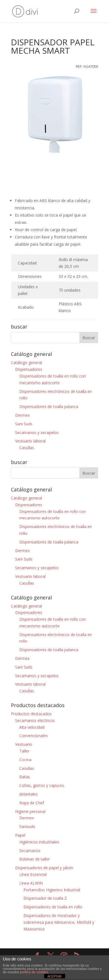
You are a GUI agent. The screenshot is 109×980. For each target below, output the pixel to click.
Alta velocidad (31, 727)
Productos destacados (31, 713)
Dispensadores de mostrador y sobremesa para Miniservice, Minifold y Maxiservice (58, 922)
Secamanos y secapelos (37, 432)
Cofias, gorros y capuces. (42, 785)
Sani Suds (23, 423)
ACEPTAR (54, 976)
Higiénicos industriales (39, 842)
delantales (28, 794)
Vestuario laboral (30, 441)
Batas (24, 776)
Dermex (22, 415)
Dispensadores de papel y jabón (44, 867)
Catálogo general (26, 362)
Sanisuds (27, 826)
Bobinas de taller (34, 859)
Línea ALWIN (31, 883)
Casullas (26, 447)
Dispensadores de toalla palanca (48, 406)
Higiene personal (30, 811)
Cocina (25, 759)
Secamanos (30, 850)
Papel (20, 835)
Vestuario (23, 744)
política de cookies (34, 972)
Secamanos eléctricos (35, 720)
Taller (24, 751)
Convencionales (33, 735)
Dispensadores (28, 369)
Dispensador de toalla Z (45, 898)
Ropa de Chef (31, 802)
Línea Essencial (33, 874)
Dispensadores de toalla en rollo (52, 906)
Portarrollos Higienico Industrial (51, 889)
